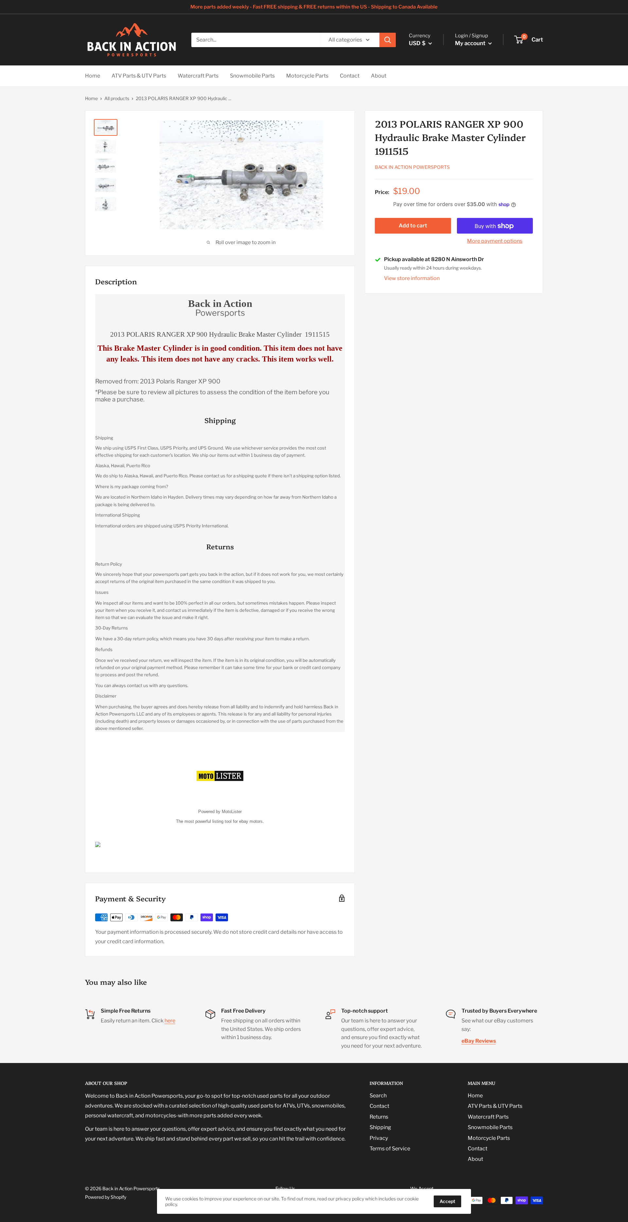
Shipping (380, 1127)
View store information (412, 278)
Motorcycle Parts (307, 76)
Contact (349, 76)
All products (116, 98)
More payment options (494, 241)
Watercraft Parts (198, 76)
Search (378, 1095)
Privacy (379, 1138)
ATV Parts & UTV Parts (139, 76)
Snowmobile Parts (252, 76)
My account (471, 43)
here (170, 1021)
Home (92, 76)
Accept (447, 1201)
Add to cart (413, 226)
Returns (379, 1117)
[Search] (387, 40)
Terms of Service (390, 1148)
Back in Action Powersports (412, 167)
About (378, 76)
